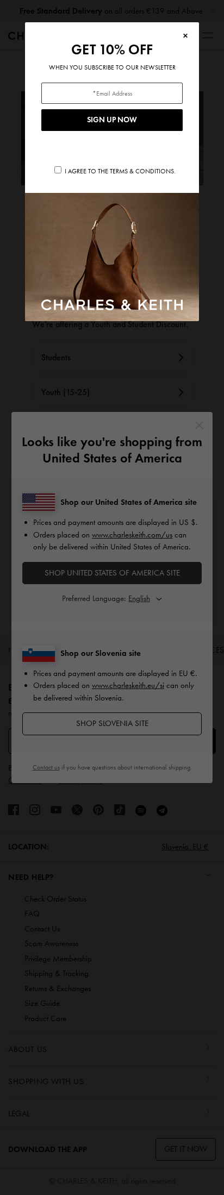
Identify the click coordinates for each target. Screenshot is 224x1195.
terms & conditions (142, 171)
